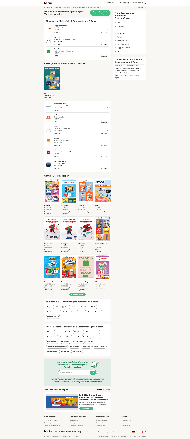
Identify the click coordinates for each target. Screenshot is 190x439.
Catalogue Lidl (74, 420)
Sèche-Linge (64, 351)
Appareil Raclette (99, 346)
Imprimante (76, 337)
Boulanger (120, 26)
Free (118, 23)
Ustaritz (75, 307)
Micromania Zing (122, 40)
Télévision (50, 332)
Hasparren (81, 312)
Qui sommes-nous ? (50, 420)
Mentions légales (103, 436)
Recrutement (126, 425)
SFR (118, 30)
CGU (129, 436)
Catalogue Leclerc (75, 423)
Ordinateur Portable (64, 332)
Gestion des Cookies (139, 436)
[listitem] (52, 82)
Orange (119, 37)
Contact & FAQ (126, 420)
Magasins (58, 7)
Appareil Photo (52, 351)
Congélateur (86, 346)
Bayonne (50, 307)
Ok (93, 373)
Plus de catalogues (77, 294)
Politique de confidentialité (118, 436)
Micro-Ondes (74, 346)
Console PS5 (64, 337)
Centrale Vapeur (52, 342)
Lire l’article (86, 408)
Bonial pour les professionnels (131, 423)
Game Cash (121, 33)
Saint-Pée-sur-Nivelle (88, 307)
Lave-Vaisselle (52, 337)
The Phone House (123, 44)
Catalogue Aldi (100, 425)
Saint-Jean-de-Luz (53, 312)
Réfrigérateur (78, 332)
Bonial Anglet (48, 7)
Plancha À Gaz (77, 351)
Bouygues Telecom (123, 48)
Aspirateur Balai (78, 342)
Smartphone (65, 342)
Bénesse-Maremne (94, 312)
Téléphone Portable (92, 332)
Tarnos (67, 307)
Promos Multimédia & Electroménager (100, 13)
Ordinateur (90, 342)
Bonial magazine (49, 423)
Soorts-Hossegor (53, 317)
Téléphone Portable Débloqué (57, 346)
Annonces (140, 7)
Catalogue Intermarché (103, 423)
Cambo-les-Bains (69, 312)
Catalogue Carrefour (76, 425)
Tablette (96, 337)
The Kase (120, 51)
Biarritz (58, 307)
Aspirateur (86, 337)
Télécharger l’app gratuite (52, 425)
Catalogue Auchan (101, 420)
